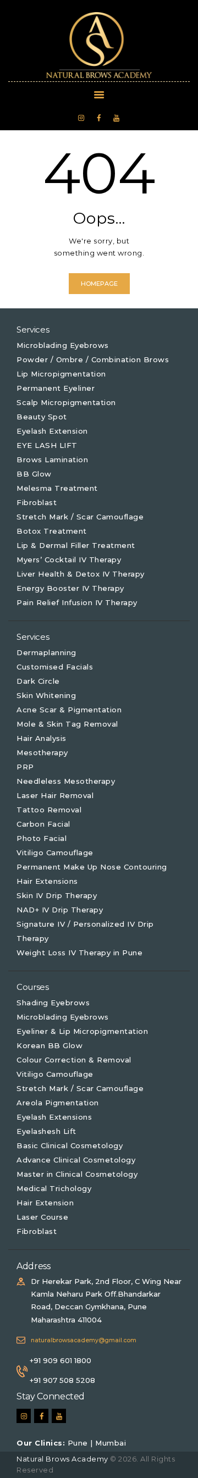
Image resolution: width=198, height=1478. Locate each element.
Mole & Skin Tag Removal (67, 723)
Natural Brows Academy (63, 1458)
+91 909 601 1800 (60, 1360)
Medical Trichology (53, 1188)
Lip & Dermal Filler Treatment (75, 545)
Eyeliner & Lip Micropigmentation (82, 1031)
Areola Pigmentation (57, 1102)
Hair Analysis (41, 738)
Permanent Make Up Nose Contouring (91, 866)
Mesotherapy (42, 752)
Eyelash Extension (52, 431)
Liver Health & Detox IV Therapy (80, 573)
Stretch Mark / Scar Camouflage (80, 516)
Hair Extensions (47, 881)
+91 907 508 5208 (62, 1380)
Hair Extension (45, 1202)
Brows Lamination (52, 459)
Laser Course (42, 1217)
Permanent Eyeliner (55, 388)
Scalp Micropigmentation (66, 402)
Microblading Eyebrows (62, 345)
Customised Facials (54, 666)
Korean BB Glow (49, 1045)
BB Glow (34, 473)
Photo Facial (41, 838)
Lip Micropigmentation (61, 373)
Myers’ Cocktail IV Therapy (68, 559)
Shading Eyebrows (53, 1002)
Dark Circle (38, 681)
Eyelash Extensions (54, 1116)
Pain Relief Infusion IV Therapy (77, 602)
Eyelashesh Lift (46, 1131)
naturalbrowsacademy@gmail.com (83, 1340)
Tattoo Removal (48, 809)
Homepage (99, 283)
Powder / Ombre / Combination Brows (92, 359)
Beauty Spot (41, 416)
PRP (25, 766)
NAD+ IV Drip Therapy (59, 909)
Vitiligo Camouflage (55, 852)
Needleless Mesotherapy (65, 781)
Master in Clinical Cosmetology (77, 1174)
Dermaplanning (46, 652)
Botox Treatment (51, 531)
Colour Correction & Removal (73, 1059)
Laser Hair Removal (55, 795)
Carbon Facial (43, 824)
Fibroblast (36, 502)
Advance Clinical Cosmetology (75, 1159)
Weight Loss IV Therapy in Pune (79, 952)
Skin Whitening (46, 695)
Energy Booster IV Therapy (70, 588)
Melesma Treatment (57, 488)
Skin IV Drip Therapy (56, 895)
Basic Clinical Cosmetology (69, 1145)
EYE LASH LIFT (47, 445)
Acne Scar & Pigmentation (69, 709)
